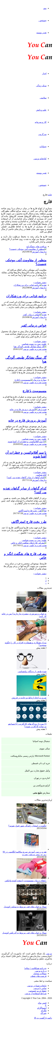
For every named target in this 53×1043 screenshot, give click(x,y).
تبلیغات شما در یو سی (36, 986)
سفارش (41, 793)
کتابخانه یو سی (39, 158)
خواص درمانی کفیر (33, 325)
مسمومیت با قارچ (34, 391)
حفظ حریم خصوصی (37, 991)
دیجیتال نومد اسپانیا (41, 741)
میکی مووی (44, 748)
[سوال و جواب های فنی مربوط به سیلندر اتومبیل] (31, 904)
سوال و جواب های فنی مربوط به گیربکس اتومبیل (24, 933)
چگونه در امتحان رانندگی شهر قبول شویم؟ (27, 826)
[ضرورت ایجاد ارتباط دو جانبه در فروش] (31, 695)
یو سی (49, 953)
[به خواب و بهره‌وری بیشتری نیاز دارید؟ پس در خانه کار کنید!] (31, 611)
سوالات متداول (39, 973)
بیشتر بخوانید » (39, 282)
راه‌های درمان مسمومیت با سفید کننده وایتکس (25, 880)
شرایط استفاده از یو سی (35, 993)
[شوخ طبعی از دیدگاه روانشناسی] (31, 669)
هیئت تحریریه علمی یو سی (34, 349)
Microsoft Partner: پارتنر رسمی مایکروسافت (30, 756)
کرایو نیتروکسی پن (41, 785)
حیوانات (43, 146)
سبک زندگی (41, 85)
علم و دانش (41, 110)
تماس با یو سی (39, 988)
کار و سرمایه (40, 122)
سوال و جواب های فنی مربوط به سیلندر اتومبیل (25, 907)
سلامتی (43, 98)
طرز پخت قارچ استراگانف (28, 521)
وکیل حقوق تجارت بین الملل (37, 771)
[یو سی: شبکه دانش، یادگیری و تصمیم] (31, 47)
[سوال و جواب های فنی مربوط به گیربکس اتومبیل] (31, 930)
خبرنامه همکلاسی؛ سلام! (35, 968)
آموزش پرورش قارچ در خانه (27, 420)
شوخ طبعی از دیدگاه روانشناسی (32, 671)
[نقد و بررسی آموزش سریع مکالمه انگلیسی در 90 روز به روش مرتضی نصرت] (31, 849)
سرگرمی (42, 134)
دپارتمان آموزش (39, 252)
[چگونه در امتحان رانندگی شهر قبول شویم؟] (31, 823)
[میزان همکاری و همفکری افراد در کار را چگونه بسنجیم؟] (31, 640)
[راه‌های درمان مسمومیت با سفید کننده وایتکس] (31, 878)
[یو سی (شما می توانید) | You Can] (26, 942)
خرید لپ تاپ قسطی (40, 763)
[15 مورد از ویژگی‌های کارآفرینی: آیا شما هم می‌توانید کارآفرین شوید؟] (31, 721)
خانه (50, 195)
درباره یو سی (40, 971)
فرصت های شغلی (38, 976)
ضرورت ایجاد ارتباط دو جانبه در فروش (29, 698)
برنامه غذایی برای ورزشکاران (26, 296)
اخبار (44, 73)
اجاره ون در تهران (42, 778)
